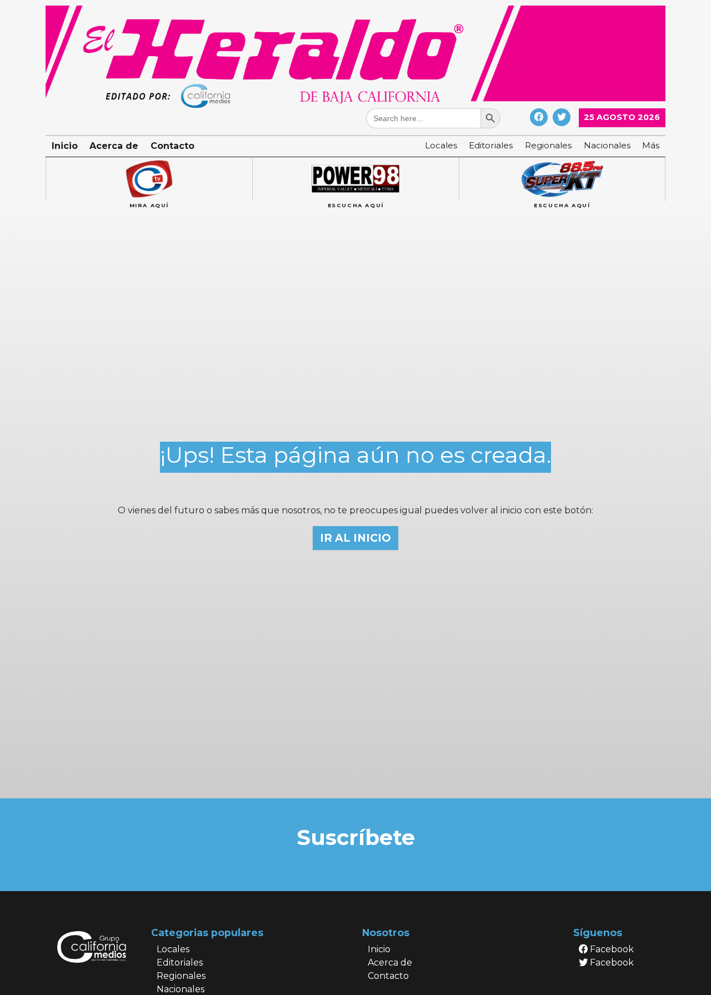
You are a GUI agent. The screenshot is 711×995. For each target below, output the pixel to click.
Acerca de (113, 146)
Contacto (172, 146)
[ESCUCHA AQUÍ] (355, 179)
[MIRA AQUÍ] (149, 179)
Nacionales (607, 145)
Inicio (65, 146)
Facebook (611, 949)
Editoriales (491, 145)
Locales (441, 145)
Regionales (548, 145)
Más (650, 145)
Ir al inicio (355, 537)
